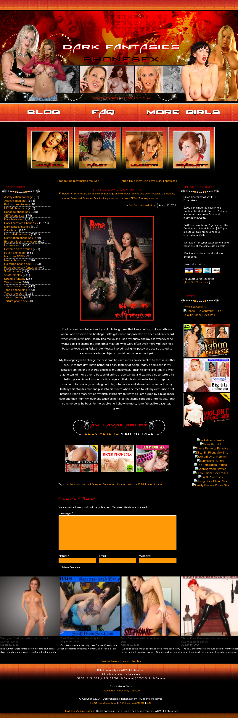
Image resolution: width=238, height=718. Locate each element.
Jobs (149, 703)
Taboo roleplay (13, 297)
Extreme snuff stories (18, 249)
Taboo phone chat (15, 286)
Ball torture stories (16, 204)
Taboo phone (12, 282)
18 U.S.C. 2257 (107, 703)
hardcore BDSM (136, 484)
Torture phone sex (16, 301)
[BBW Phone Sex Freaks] (207, 391)
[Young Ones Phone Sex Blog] (152, 472)
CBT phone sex (14, 216)
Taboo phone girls (15, 290)
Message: (66, 513)
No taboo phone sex (17, 264)
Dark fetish (11, 230)
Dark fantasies (13, 219)
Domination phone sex (18, 238)
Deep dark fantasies (17, 234)
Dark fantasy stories (17, 227)
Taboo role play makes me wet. (79, 181)
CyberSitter (108, 690)
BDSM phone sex (15, 208)
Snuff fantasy (12, 271)
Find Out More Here (196, 282)
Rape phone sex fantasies (21, 268)
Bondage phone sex (17, 212)
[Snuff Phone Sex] (207, 426)
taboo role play (131, 661)
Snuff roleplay (13, 275)
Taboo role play (14, 294)
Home (93, 703)
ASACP (135, 690)
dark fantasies (72, 484)
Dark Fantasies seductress (142, 205)
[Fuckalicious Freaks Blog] (81, 472)
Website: (145, 556)
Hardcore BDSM (14, 256)
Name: (64, 556)
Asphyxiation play (15, 201)
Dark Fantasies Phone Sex (21, 223)
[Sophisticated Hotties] (207, 356)
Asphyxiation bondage (18, 197)
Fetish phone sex (15, 253)
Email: (104, 556)
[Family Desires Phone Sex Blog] (117, 472)
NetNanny (123, 690)
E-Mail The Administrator (77, 711)
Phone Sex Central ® (195, 306)
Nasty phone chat (15, 260)
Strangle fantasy (14, 279)
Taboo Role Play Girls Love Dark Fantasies (148, 181)
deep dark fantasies (91, 484)
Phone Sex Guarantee (131, 703)
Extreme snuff (13, 245)
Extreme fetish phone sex (20, 242)
